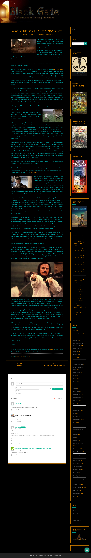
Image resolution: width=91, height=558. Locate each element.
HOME (73, 29)
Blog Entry (76, 348)
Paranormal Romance (78, 429)
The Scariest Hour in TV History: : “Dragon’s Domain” (79, 305)
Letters (75, 404)
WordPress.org (77, 520)
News (74, 423)
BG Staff (75, 340)
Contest (75, 361)
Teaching (75, 476)
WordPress (49, 555)
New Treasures (76, 419)
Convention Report (78, 364)
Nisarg (59, 555)
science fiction (76, 460)
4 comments (49, 34)
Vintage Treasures (77, 487)
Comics (75, 354)
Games (75, 388)
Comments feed (77, 517)
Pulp (74, 437)
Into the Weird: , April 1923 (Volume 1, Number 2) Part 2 (79, 289)
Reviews (75, 440)
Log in (74, 510)
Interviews (75, 400)
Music (74, 413)
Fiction (75, 382)
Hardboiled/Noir (77, 397)
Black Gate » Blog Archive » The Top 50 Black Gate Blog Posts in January (33, 448)
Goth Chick (76, 391)
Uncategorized (77, 484)
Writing (28, 356)
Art (13, 356)
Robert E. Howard (77, 452)
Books (74, 351)
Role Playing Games (78, 455)
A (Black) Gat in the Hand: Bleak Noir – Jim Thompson (79, 250)
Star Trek (75, 472)
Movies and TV (76, 410)
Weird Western (76, 493)
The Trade (51, 349)
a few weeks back (58, 69)
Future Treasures (77, 385)
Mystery (75, 416)
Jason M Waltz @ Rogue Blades (23, 415)
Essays (17, 356)
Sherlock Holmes (77, 466)
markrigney (41, 34)
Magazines (22, 356)
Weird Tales (76, 490)
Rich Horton (76, 448)
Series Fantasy (76, 463)
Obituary (75, 426)
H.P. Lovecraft (76, 394)
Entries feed (76, 514)
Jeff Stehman (18, 403)
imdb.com (34, 172)
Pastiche (75, 434)
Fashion (75, 378)
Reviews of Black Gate (78, 443)
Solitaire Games (77, 469)
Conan (74, 358)
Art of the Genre (77, 334)
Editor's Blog (76, 372)
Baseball (75, 337)
